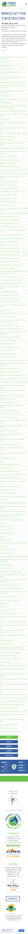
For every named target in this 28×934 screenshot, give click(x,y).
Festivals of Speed (5, 662)
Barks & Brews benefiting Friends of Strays (13, 111)
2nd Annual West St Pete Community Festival (14, 382)
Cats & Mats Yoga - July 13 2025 (9, 347)
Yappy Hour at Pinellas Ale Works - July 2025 (13, 133)
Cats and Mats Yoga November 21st (11, 731)
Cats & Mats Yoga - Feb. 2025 (9, 402)
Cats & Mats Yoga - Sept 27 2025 (10, 248)
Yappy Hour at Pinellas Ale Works (10, 220)
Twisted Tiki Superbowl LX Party (10, 223)
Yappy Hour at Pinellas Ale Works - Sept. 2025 (14, 213)
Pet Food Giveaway (6, 540)
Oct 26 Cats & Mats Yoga (7, 399)
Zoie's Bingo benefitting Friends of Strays (12, 238)
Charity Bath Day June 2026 (8, 201)
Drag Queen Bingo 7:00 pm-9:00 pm (11, 265)
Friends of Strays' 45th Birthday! (10, 486)
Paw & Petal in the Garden (8, 655)
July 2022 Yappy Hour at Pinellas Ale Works (13, 496)
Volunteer (9, 755)
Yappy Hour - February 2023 (8, 241)
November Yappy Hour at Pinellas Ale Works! (14, 148)
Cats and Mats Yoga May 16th (9, 292)
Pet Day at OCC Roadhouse (8, 156)
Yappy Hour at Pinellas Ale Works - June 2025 (14, 173)
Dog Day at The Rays (6, 69)
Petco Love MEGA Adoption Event (10, 328)
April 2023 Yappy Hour (6, 565)
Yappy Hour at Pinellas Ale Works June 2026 (13, 711)
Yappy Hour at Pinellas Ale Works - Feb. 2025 (13, 378)
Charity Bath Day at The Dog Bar (10, 337)
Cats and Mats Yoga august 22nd (10, 276)
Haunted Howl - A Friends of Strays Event (12, 191)
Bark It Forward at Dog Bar (8, 357)
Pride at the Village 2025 (7, 136)
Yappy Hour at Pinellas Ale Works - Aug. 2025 (13, 360)
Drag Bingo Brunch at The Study (10, 166)
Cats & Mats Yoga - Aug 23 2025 (9, 216)
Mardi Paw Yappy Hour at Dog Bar (10, 283)
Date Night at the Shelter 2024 (9, 471)
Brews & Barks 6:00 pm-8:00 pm (10, 65)
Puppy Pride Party (5, 310)
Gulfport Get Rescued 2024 (8, 493)
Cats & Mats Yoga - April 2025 (9, 417)
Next (15, 799)
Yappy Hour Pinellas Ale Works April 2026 (12, 694)
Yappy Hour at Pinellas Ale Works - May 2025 (13, 170)
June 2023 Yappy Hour (6, 553)
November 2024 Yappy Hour (8, 353)
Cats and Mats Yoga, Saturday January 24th (13, 698)
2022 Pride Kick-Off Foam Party (9, 444)
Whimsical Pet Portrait (7, 343)
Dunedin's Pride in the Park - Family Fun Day (13, 313)
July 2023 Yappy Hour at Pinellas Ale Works (13, 474)
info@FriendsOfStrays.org (13, 842)
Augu (1, 461)
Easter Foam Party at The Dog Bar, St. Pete (13, 622)
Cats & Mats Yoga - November (9, 368)
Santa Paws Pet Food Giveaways (10, 372)
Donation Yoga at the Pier (8, 458)
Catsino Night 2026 (6, 102)
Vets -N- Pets (4, 607)
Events (9, 751)
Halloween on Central (6, 610)
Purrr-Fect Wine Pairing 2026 (9, 708)
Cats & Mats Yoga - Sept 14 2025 (10, 245)
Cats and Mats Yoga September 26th (11, 280)
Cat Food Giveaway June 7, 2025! (10, 301)
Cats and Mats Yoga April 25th (9, 724)
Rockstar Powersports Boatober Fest (11, 235)
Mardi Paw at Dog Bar (6, 640)
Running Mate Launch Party (8, 340)
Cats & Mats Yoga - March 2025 (9, 414)
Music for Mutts (5, 205)
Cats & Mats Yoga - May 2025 (9, 298)
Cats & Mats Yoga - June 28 (8, 198)
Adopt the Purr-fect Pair (7, 533)
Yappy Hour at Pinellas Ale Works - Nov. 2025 (13, 255)
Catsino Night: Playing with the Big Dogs (12, 82)
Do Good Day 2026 (5, 530)
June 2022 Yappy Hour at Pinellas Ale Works (13, 543)
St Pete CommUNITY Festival (9, 195)
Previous (10, 799)
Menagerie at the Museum (8, 268)
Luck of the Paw (5, 119)
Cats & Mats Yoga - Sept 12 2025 (9, 600)
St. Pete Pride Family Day (7, 317)
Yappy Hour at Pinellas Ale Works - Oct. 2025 (13, 251)
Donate (9, 737)
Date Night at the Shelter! (8, 489)
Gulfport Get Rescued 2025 (8, 431)
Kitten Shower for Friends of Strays (11, 571)
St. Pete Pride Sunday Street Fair (10, 160)
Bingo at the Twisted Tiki (7, 163)
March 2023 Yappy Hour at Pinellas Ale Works (14, 556)
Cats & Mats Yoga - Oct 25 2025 (9, 325)
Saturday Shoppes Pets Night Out (10, 478)
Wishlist (9, 746)
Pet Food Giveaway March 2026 (9, 597)
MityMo (18, 919)
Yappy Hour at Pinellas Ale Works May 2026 (13, 701)
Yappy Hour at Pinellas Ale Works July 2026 (13, 503)
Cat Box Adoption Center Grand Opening (12, 511)
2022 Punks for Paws (6, 468)
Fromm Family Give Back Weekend (10, 652)
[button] (26, 4)
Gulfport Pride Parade (6, 526)
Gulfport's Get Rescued (7, 139)
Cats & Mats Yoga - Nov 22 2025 (9, 613)
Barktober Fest (4, 603)
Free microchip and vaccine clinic (10, 464)
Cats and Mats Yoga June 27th (9, 295)
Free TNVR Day (4, 546)
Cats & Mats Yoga (5, 96)
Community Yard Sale (6, 350)
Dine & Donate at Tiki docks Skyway (11, 585)
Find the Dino (4, 499)
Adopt (9, 741)
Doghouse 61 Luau (5, 62)
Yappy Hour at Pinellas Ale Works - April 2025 (14, 99)
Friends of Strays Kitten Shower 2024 (11, 226)
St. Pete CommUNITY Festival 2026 (10, 659)
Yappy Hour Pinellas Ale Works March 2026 (13, 665)
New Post (3, 523)
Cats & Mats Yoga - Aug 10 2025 (9, 188)
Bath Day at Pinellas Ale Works (9, 261)
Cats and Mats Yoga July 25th (9, 728)
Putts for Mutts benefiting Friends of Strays (13, 375)
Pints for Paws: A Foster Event (9, 549)
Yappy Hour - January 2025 (8, 185)
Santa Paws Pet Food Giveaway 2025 (11, 588)
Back (3, 50)
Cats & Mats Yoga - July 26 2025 (9, 181)
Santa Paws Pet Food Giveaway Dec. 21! (12, 395)
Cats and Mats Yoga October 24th (10, 258)
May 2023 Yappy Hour (6, 568)
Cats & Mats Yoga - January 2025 (10, 410)
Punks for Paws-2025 (6, 644)
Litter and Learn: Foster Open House (11, 520)
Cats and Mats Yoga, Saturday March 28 (12, 704)
